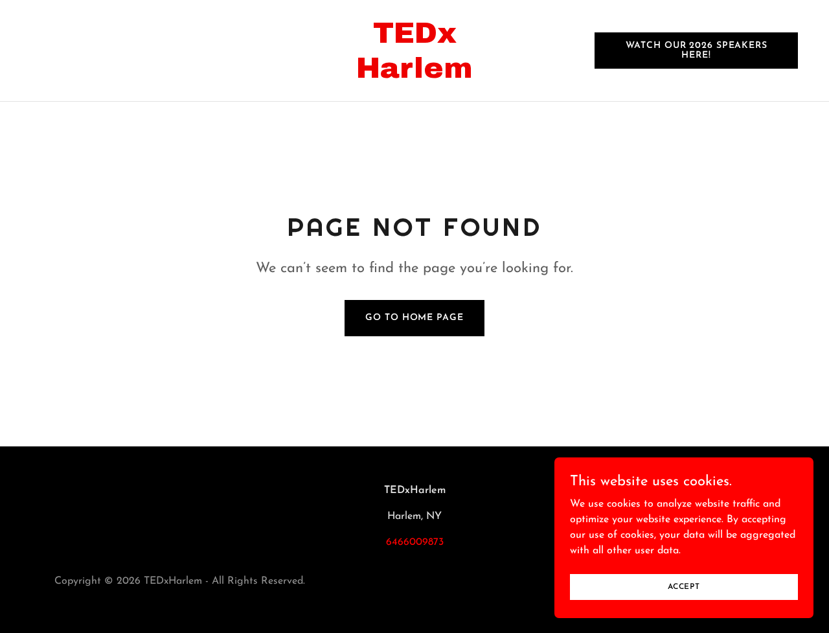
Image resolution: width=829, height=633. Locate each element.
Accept (684, 586)
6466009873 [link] (415, 542)
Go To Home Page (414, 318)
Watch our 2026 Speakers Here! (696, 50)
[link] (414, 75)
